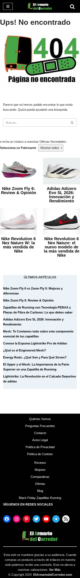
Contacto (40, 433)
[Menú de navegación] (8, 6)
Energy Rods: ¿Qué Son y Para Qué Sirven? (34, 357)
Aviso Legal (40, 440)
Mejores (40, 469)
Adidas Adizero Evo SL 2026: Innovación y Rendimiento (61, 194)
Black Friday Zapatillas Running (40, 498)
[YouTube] (46, 519)
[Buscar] (72, 6)
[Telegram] (56, 519)
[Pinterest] (26, 519)
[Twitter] (36, 519)
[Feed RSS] (66, 519)
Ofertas (40, 483)
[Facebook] (6, 519)
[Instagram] (16, 519)
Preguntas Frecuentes (40, 426)
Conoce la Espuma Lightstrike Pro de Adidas (35, 343)
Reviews (40, 462)
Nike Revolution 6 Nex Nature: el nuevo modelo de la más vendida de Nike (61, 247)
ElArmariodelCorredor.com (52, 574)
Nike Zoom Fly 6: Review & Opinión (18, 190)
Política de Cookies (40, 454)
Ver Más (55, 569)
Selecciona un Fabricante (18, 148)
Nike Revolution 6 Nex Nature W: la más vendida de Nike (18, 245)
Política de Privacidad (40, 447)
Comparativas (40, 476)
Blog (40, 491)
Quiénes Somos (40, 419)
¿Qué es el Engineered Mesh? (24, 350)
